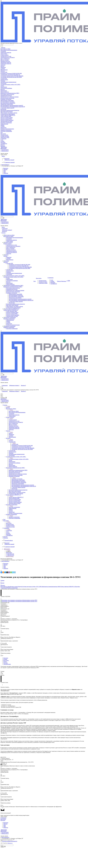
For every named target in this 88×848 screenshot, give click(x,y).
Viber (4, 170)
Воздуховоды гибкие (14, 411)
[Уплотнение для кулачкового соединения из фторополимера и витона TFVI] (19, 600)
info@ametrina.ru (5, 164)
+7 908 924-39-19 (4, 151)
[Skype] (13, 572)
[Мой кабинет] (1, 384)
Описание (5, 658)
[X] (7, 572)
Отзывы (5, 659)
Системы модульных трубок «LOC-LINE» (19, 459)
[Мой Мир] (5, 572)
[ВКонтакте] (1, 572)
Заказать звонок (9, 556)
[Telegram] (15, 572)
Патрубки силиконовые (14, 507)
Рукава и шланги (13, 419)
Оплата (5, 661)
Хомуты (11, 433)
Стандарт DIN (15, 444)
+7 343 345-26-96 (4, 149)
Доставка (5, 662)
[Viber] (9, 572)
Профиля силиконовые (14, 517)
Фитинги (11, 440)
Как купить (8, 523)
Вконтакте (5, 168)
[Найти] (2, 46)
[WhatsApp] (11, 572)
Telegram (5, 169)
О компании (9, 530)
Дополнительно (7, 664)
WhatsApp (5, 173)
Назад (8, 406)
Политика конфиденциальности (9, 841)
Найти (2, 846)
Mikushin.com (10, 843)
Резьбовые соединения (17, 478)
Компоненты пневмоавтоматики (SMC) (18, 470)
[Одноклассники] (3, 572)
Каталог (8, 407)
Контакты (3, 820)
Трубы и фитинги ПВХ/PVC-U (16, 497)
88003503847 (4, 147)
